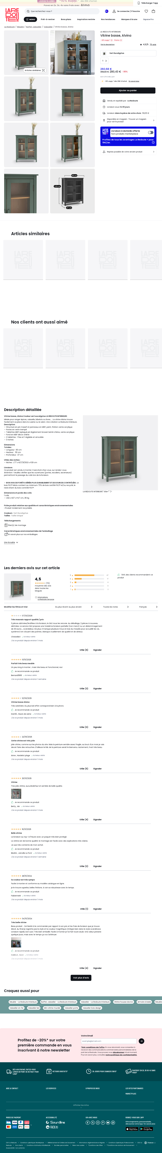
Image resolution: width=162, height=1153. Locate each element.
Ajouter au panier (128, 90)
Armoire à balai (144, 1002)
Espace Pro (148, 19)
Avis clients (19, 1145)
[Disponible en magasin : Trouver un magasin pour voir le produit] (153, 120)
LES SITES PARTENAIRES (134, 1088)
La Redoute (9, 27)
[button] (153, 11)
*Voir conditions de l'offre (92, 1047)
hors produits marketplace (125, 132)
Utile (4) (84, 819)
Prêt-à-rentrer (48, 19)
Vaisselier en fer (17, 1008)
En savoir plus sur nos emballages (23, 534)
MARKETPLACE (131, 1094)
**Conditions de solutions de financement (121, 1145)
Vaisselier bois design (92, 1008)
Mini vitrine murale (52, 1008)
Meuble (20, 27)
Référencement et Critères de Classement (61, 1143)
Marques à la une (129, 19)
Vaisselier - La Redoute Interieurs (95, 1002)
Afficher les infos (81, 1105)
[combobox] (74, 607)
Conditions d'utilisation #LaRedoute (38, 1145)
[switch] (132, 133)
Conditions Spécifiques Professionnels (121, 1143)
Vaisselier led (33, 1008)
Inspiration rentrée (86, 19)
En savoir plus (134, 81)
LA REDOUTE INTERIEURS (110, 32)
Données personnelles (61, 1145)
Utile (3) (84, 688)
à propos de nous (92, 1088)
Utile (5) (84, 768)
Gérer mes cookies (78, 1145)
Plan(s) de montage (17, 525)
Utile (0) (84, 727)
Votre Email (87, 1035)
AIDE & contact (12, 1088)
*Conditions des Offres (95, 1145)
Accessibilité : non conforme (15, 1148)
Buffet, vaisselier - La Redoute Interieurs (58, 1002)
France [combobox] (150, 1143)
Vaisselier (48, 27)
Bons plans (66, 19)
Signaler (97, 650)
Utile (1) (84, 908)
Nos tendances (108, 19)
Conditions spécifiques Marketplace (32, 1143)
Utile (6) (84, 650)
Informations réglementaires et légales (92, 1143)
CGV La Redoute (11, 1143)
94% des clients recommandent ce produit (135, 576)
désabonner (118, 1052)
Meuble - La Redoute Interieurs (23, 1002)
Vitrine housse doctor (123, 1002)
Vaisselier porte (71, 1008)
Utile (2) (84, 866)
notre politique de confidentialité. (121, 1055)
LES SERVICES (51, 1088)
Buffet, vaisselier (33, 27)
